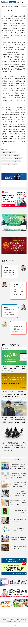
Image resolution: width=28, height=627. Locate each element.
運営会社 (9, 621)
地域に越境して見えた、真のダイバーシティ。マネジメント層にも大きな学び (13, 420)
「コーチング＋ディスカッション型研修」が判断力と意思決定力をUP (14, 394)
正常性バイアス (18, 158)
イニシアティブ (6, 164)
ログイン (18, 2)
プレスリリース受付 (15, 619)
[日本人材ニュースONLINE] (4, 2)
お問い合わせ (23, 619)
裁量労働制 (16, 155)
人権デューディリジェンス (9, 152)
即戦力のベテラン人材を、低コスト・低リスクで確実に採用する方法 (13, 368)
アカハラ (15, 164)
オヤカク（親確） (7, 155)
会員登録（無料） (13, 2)
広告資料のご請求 (5, 619)
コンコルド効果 (16, 161)
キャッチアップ (6, 161)
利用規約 (19, 621)
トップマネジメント (7, 158)
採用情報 (14, 621)
